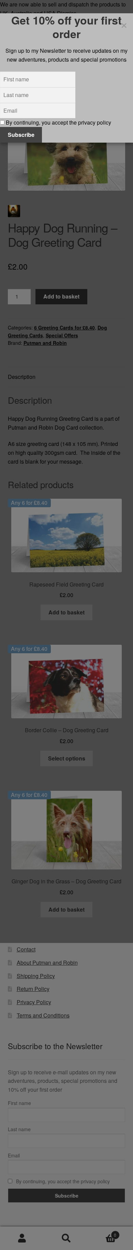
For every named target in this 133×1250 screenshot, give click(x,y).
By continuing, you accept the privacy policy (57, 122)
